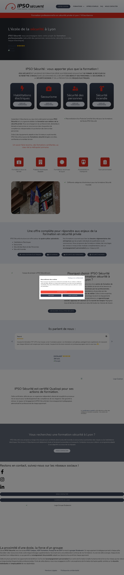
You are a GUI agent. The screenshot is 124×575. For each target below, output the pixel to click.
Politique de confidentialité (75, 278)
